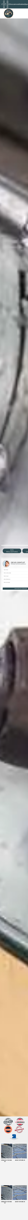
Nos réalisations (12, 551)
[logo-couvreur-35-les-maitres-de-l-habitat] (8, 13)
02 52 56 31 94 (2, 4)
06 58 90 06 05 (6, 4)
